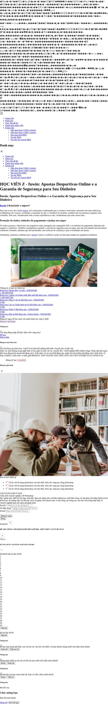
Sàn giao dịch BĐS (19, 135)
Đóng (3, 519)
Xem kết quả (13, 703)
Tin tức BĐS (16, 137)
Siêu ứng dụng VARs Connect (23, 130)
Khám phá (9, 128)
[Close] (1, 645)
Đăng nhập (4, 337)
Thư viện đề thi (11, 123)
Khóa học (9, 121)
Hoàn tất (4, 649)
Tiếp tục (11, 677)
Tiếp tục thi (14, 649)
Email (2, 511)
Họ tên (3, 505)
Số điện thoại (6, 508)
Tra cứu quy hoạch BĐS (21, 140)
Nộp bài (4, 628)
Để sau (3, 335)
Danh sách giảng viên (14, 125)
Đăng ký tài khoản (7, 321)
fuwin (3, 205)
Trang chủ (9, 118)
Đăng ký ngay (6, 516)
